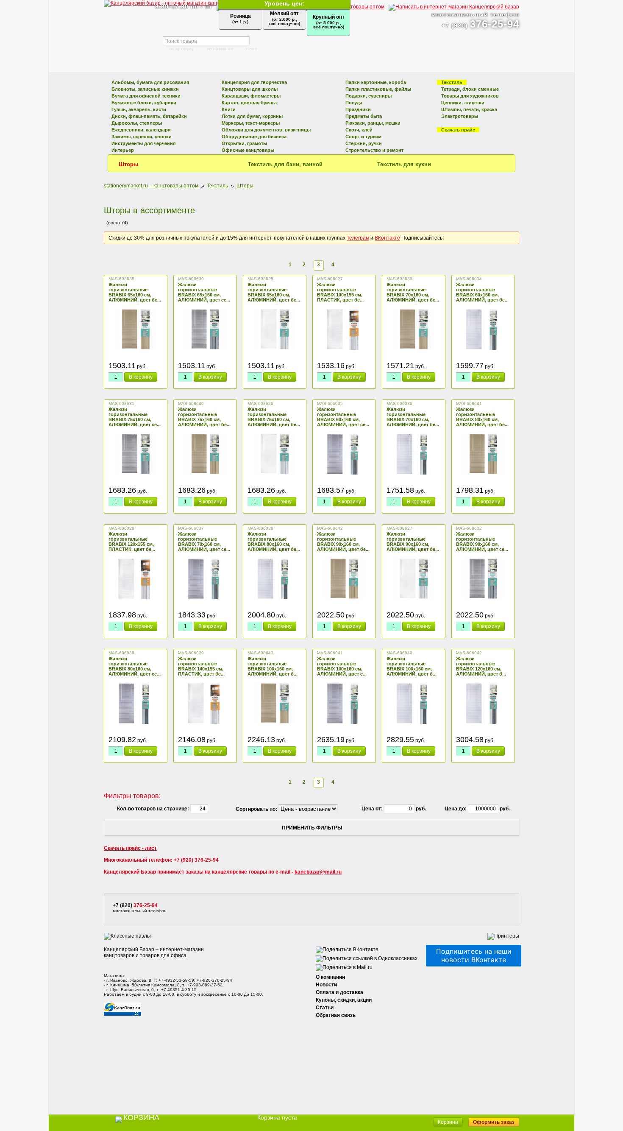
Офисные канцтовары (248, 150)
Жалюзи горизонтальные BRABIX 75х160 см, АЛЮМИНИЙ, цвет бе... (204, 417)
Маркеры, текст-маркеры (251, 123)
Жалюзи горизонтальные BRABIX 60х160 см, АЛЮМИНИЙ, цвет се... (343, 417)
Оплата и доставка (339, 992)
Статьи (325, 1008)
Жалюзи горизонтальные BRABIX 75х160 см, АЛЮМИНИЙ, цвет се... (134, 417)
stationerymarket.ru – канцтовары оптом (151, 186)
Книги (229, 109)
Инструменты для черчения (143, 143)
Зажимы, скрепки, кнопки (141, 136)
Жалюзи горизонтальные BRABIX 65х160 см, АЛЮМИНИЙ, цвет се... (204, 292)
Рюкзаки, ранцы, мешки (372, 123)
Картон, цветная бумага (249, 102)
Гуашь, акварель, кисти (138, 109)
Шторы (128, 164)
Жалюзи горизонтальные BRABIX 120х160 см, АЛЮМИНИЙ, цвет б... (481, 666)
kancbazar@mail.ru (318, 872)
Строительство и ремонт (374, 150)
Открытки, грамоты (244, 143)
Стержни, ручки (363, 143)
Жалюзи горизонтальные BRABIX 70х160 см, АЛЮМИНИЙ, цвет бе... (413, 292)
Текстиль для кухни (404, 164)
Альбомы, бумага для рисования (150, 82)
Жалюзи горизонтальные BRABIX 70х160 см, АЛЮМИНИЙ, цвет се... (204, 541)
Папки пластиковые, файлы (378, 89)
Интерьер (122, 150)
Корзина (448, 1122)
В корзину (141, 377)
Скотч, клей (359, 129)
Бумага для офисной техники (146, 95)
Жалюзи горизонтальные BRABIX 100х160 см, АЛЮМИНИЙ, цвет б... (273, 666)
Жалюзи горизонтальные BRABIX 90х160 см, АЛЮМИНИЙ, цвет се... (482, 541)
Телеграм (358, 238)
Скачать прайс (458, 129)
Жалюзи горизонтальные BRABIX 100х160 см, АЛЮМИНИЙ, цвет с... (342, 666)
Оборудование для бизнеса (254, 136)
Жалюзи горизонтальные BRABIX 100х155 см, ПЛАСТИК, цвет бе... (340, 292)
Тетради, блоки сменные (470, 89)
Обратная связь (336, 1015)
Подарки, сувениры (368, 95)
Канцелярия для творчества (254, 82)
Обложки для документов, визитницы (266, 129)
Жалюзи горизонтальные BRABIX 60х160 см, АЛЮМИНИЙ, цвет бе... (482, 292)
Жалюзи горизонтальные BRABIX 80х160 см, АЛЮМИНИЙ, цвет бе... (482, 417)
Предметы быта (363, 116)
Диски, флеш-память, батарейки (149, 116)
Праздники (358, 109)
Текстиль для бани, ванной (285, 164)
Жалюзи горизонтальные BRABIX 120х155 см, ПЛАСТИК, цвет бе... (131, 541)
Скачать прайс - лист (130, 848)
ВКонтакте (387, 238)
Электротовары (459, 116)
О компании (330, 977)
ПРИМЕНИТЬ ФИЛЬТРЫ (312, 828)
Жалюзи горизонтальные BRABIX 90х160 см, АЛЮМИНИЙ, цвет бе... (343, 541)
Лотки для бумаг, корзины (252, 116)
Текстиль (451, 82)
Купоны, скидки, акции (344, 1000)
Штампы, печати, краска (469, 109)
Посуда (353, 102)
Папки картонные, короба (375, 82)
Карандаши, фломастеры (251, 95)
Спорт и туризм (363, 136)
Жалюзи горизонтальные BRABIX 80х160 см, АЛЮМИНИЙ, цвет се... (134, 666)
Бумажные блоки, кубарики (143, 102)
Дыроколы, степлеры (136, 123)
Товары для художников (470, 95)
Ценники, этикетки (462, 102)
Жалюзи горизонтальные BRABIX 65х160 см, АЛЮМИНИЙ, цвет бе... (134, 292)
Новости (326, 985)
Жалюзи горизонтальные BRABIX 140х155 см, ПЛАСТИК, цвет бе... (201, 666)
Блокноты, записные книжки (145, 89)
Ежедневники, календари (141, 129)
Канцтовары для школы (250, 89)
